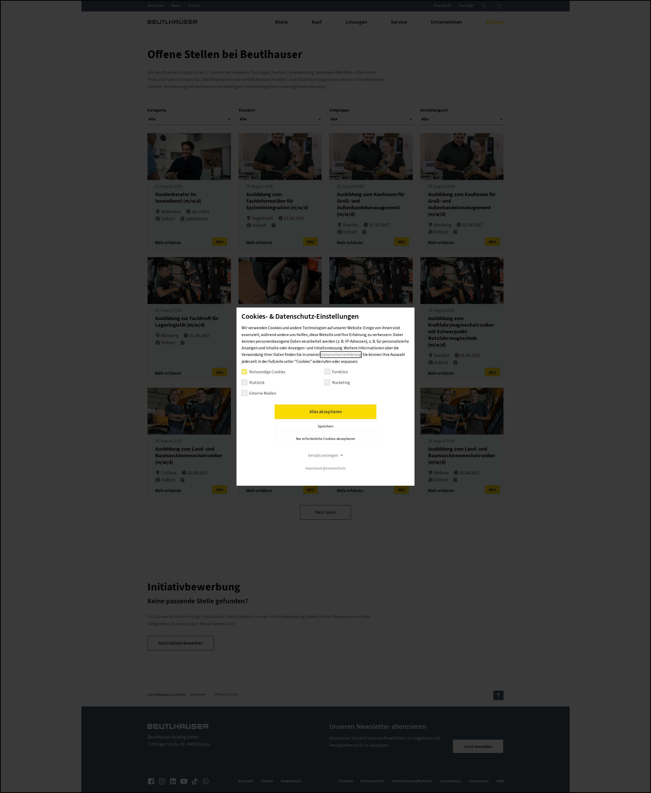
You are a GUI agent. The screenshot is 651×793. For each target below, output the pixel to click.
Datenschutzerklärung (340, 354)
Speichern (325, 426)
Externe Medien (262, 393)
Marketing (341, 382)
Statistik (256, 382)
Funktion (340, 372)
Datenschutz (335, 468)
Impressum (314, 468)
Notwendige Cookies (267, 372)
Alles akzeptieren (325, 412)
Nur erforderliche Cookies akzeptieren (325, 438)
